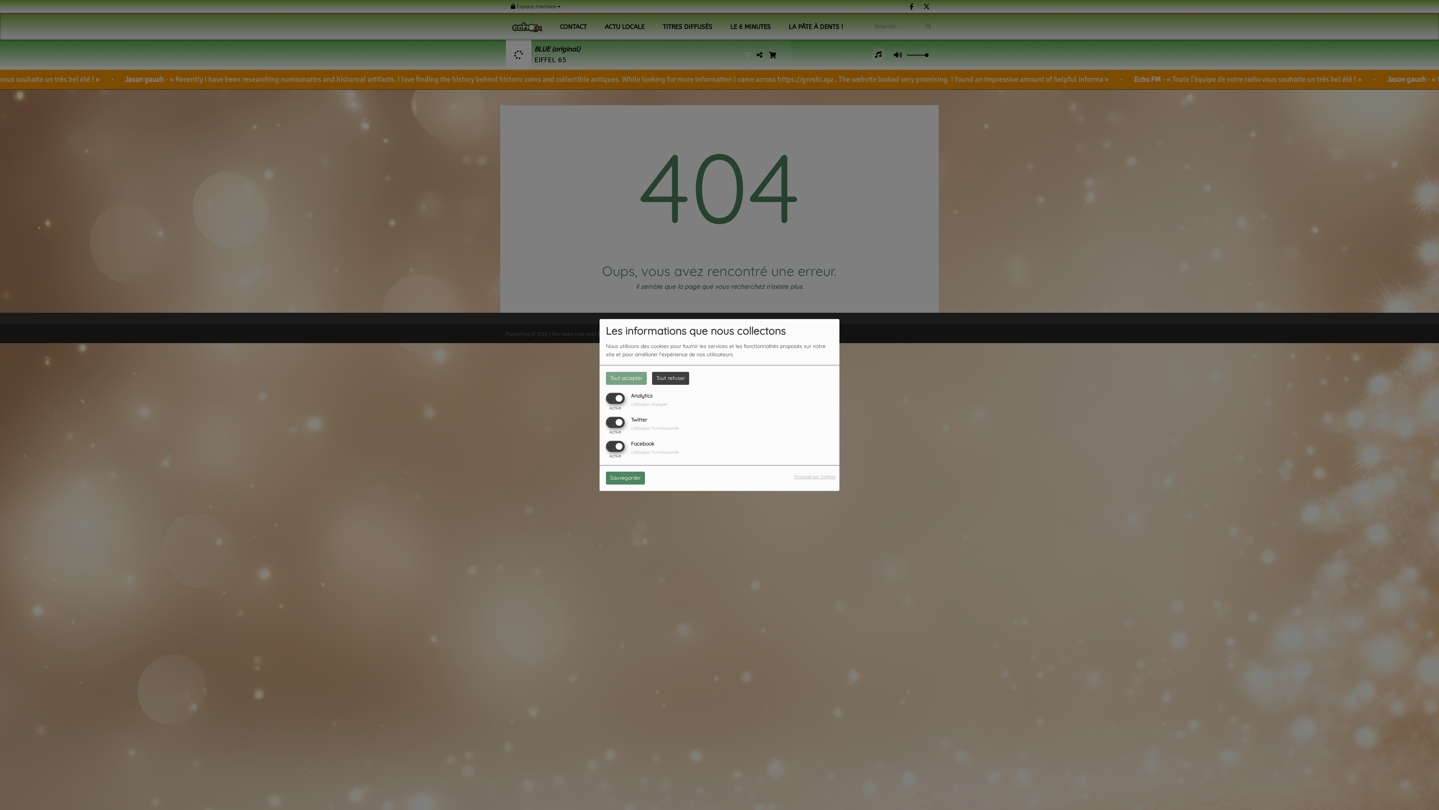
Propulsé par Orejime (814, 477)
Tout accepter (626, 378)
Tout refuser (670, 378)
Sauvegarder (625, 478)
